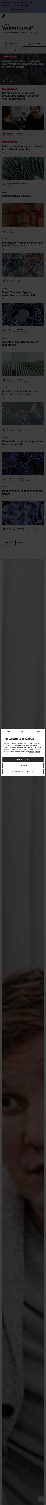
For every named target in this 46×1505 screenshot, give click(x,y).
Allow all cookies (23, 759)
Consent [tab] (8, 731)
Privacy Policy (34, 752)
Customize (23, 765)
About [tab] (38, 731)
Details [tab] (23, 731)
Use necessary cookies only (23, 771)
